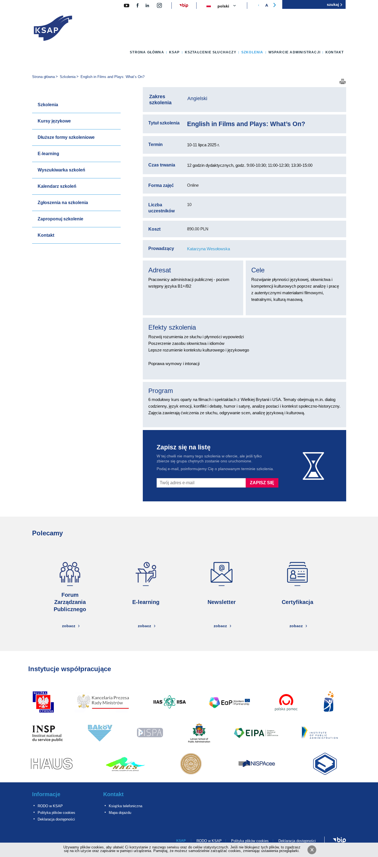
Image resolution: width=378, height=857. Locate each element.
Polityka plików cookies (56, 813)
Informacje (46, 794)
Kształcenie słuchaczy (210, 52)
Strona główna (147, 52)
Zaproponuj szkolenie (60, 219)
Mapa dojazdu (120, 813)
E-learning (48, 153)
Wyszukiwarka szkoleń (61, 170)
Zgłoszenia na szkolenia (63, 202)
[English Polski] (230, 6)
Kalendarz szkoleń (57, 186)
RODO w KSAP (50, 806)
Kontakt (334, 52)
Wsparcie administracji (294, 52)
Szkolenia (252, 52)
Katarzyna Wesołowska (208, 248)
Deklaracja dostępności (56, 819)
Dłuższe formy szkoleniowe (66, 137)
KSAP (174, 52)
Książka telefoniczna (125, 806)
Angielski (197, 98)
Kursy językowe (54, 121)
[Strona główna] (53, 29)
